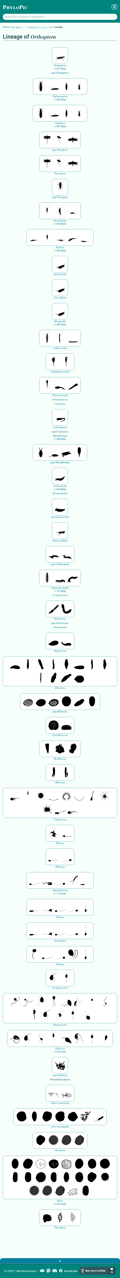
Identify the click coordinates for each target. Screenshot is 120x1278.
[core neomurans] (98, 1116)
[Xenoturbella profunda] (92, 664)
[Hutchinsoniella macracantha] (47, 385)
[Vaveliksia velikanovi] (54, 772)
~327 (60, 68)
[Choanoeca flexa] (54, 796)
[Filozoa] (66, 833)
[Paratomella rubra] (41, 678)
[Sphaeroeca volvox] (28, 796)
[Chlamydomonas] (86, 1015)
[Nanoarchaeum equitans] (41, 1140)
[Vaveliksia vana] (66, 772)
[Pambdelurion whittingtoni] (60, 530)
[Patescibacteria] (66, 1177)
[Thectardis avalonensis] (47, 749)
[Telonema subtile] (54, 1001)
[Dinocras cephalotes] (66, 86)
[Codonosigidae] (60, 809)
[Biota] (41, 1164)
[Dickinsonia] (28, 701)
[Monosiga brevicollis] (15, 796)
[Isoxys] (66, 452)
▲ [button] (60, 1260)
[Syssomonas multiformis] (54, 856)
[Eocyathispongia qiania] (60, 749)
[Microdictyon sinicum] (60, 578)
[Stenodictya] (73, 140)
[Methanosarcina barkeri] (47, 1116)
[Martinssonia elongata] (60, 417)
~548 (60, 439)
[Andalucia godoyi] (41, 1038)
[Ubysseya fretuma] (15, 1001)
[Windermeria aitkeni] (79, 701)
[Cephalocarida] (60, 385)
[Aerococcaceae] (28, 1164)
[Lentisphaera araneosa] (41, 1177)
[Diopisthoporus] (41, 664)
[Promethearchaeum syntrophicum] (54, 1093)
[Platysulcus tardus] (41, 1001)
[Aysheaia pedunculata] (47, 578)
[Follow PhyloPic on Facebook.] (60, 1271)
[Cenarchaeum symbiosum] (86, 1116)
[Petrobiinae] (34, 237)
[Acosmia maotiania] (66, 609)
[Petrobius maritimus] (47, 237)
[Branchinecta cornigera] (66, 361)
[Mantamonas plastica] (34, 954)
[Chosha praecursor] (60, 264)
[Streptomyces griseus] (92, 1164)
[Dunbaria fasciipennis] (47, 140)
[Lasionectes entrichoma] (47, 338)
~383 (60, 99)
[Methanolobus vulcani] (73, 1116)
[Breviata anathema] (34, 907)
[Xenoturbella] (66, 678)
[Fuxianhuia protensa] (79, 452)
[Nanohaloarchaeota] (66, 1140)
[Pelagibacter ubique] (54, 1177)
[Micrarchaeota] (54, 1140)
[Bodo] (54, 1038)
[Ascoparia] (28, 664)
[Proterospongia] (47, 809)
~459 (60, 250)
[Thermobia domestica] (47, 211)
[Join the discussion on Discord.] (54, 1271)
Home (6, 27)
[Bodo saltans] (15, 1038)
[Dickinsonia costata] (66, 701)
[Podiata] (73, 954)
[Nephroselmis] (60, 1015)
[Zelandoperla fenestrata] (79, 86)
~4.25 (60, 1204)
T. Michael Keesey (25, 1271)
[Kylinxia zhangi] (60, 476)
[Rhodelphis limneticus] (66, 1001)
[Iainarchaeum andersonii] (79, 1140)
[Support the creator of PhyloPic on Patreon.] (70, 1271)
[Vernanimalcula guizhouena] (79, 678)
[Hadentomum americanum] (41, 86)
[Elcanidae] (60, 55)
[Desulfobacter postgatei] (73, 1191)
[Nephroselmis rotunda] (92, 1001)
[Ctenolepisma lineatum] (73, 211)
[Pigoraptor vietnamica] (54, 833)
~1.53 (60, 893)
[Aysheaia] (73, 578)
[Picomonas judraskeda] (105, 1001)
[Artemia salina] (54, 361)
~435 (60, 223)
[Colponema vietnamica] (34, 1015)
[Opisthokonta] (73, 880)
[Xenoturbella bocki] (105, 664)
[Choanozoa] (105, 796)
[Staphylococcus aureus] (105, 1164)
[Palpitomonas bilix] (28, 1001)
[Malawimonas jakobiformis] (54, 978)
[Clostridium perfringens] (28, 1177)
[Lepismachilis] (73, 237)
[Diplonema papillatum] (66, 1038)
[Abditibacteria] (79, 1164)
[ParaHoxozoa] (66, 725)
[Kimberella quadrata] (54, 641)
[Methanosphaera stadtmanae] (22, 1116)
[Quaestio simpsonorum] (54, 725)
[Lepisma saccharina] (60, 211)
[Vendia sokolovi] (92, 701)
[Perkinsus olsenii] (79, 1001)
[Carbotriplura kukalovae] (60, 187)
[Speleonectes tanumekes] (60, 338)
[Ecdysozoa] (54, 609)
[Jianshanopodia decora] (66, 554)
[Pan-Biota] (47, 1217)
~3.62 (60, 1051)
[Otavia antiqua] (73, 749)
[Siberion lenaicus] (54, 554)
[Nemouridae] (54, 86)
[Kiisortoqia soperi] (41, 452)
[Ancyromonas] (66, 978)
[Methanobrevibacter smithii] (34, 1116)
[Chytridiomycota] (47, 880)
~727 (60, 591)
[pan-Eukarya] (60, 1065)
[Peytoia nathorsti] (60, 507)
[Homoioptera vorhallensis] (60, 140)
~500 (60, 324)
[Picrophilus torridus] (60, 1116)
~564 (60, 489)
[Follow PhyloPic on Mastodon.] (48, 1271)
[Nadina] (66, 664)
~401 (60, 126)
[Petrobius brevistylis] (60, 237)
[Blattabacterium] (15, 1164)
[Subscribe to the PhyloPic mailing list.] (42, 1270)
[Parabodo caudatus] (105, 1038)
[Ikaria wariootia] (15, 664)
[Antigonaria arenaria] (54, 664)
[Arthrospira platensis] (15, 1177)
